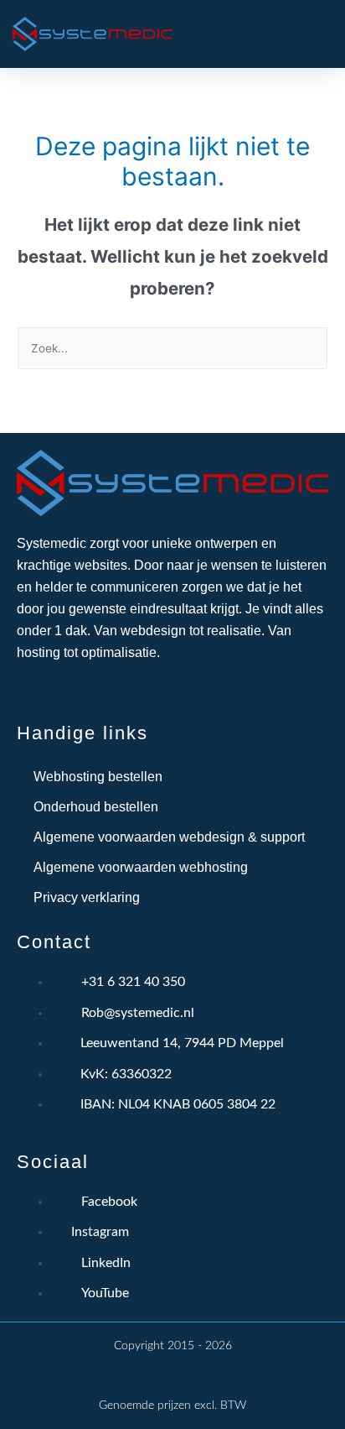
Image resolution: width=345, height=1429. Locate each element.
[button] (252, 34)
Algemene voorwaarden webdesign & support (169, 837)
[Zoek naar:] (172, 348)
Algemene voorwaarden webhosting (140, 867)
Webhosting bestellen (97, 776)
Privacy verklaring (86, 897)
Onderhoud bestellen (95, 807)
